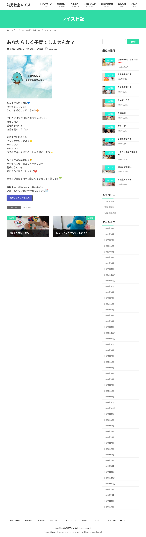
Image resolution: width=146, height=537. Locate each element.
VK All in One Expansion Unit (91, 532)
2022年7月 (109, 501)
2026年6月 (109, 240)
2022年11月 (109, 478)
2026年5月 (109, 246)
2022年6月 (109, 507)
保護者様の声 (110, 213)
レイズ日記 (26, 207)
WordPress (57, 532)
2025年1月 (109, 327)
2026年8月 (109, 228)
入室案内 (41, 520)
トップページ (14, 520)
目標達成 (122, 113)
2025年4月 (109, 310)
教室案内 (28, 520)
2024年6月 (109, 368)
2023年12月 (109, 402)
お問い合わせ (71, 520)
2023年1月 (109, 466)
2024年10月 (109, 344)
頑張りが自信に (125, 166)
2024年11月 (109, 339)
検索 (133, 41)
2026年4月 (109, 251)
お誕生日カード (125, 179)
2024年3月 (109, 385)
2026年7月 (109, 234)
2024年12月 (109, 333)
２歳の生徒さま (125, 74)
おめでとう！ (124, 100)
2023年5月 (109, 443)
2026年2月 (109, 263)
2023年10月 (109, 414)
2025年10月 (109, 286)
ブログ (96, 520)
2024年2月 (109, 391)
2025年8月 (109, 298)
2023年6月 (109, 437)
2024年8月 (109, 356)
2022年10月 (109, 483)
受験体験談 (109, 207)
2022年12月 (109, 472)
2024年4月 (109, 379)
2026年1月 (109, 269)
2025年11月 (109, 281)
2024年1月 (109, 397)
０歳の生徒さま (125, 87)
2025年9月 (109, 292)
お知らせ (85, 520)
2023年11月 (109, 408)
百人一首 (122, 126)
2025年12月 (109, 275)
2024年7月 (109, 362)
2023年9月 (109, 420)
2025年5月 (109, 304)
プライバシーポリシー (113, 520)
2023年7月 (109, 431)
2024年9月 (109, 350)
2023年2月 (109, 460)
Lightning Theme (72, 532)
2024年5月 (109, 373)
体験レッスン (55, 520)
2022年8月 (109, 495)
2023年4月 (109, 449)
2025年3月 (109, 315)
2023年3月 (109, 454)
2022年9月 (109, 489)
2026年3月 (109, 257)
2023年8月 (109, 426)
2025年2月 (109, 321)
